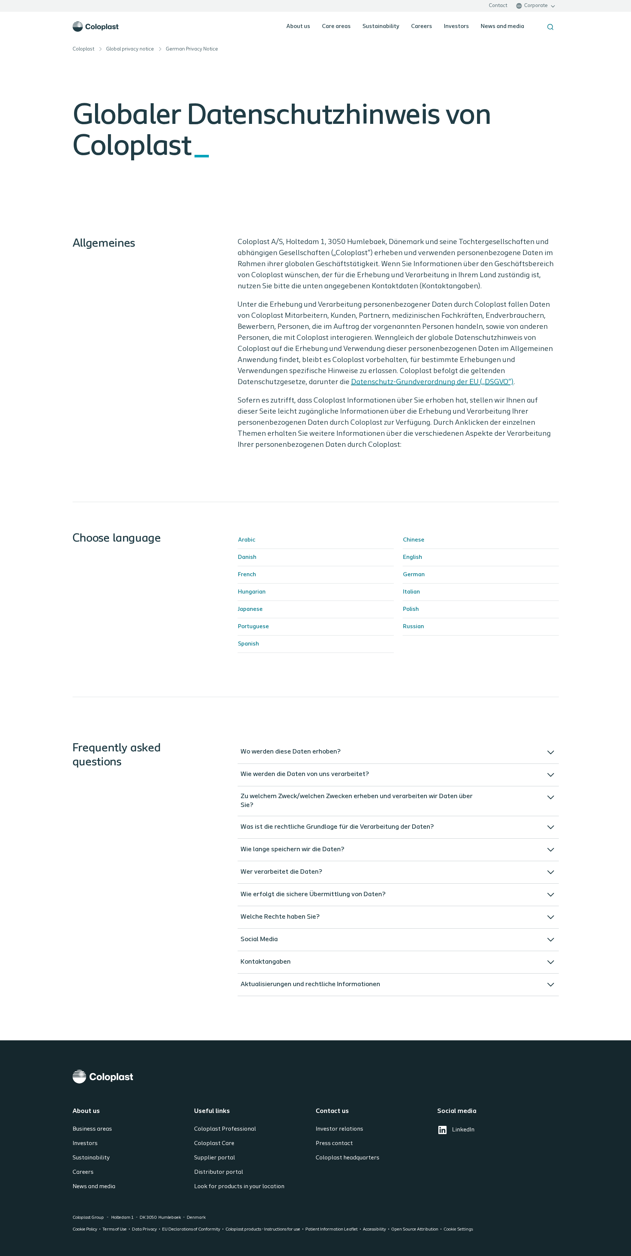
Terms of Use (114, 1229)
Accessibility (374, 1229)
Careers (421, 26)
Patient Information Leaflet (331, 1229)
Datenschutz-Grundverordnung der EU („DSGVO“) (432, 382)
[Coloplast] (316, 1076)
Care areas (336, 26)
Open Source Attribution (414, 1229)
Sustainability (380, 26)
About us (298, 26)
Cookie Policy (85, 1229)
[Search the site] (550, 26)
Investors (456, 26)
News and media (502, 26)
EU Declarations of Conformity (191, 1229)
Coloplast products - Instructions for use (262, 1229)
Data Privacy (144, 1229)
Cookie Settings (458, 1229)
